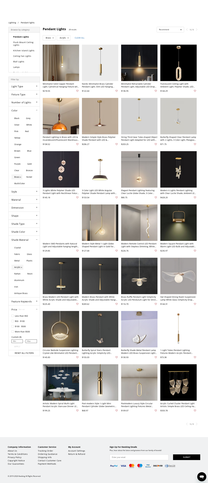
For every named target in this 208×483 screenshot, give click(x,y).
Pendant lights (28, 22)
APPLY (17, 346)
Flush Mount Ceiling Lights (23, 43)
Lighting (12, 22)
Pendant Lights (21, 36)
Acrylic (64, 37)
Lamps (16, 67)
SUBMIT (186, 457)
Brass (50, 37)
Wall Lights (18, 61)
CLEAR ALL (79, 37)
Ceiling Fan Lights (22, 56)
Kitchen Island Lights (24, 50)
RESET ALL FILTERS (24, 353)
